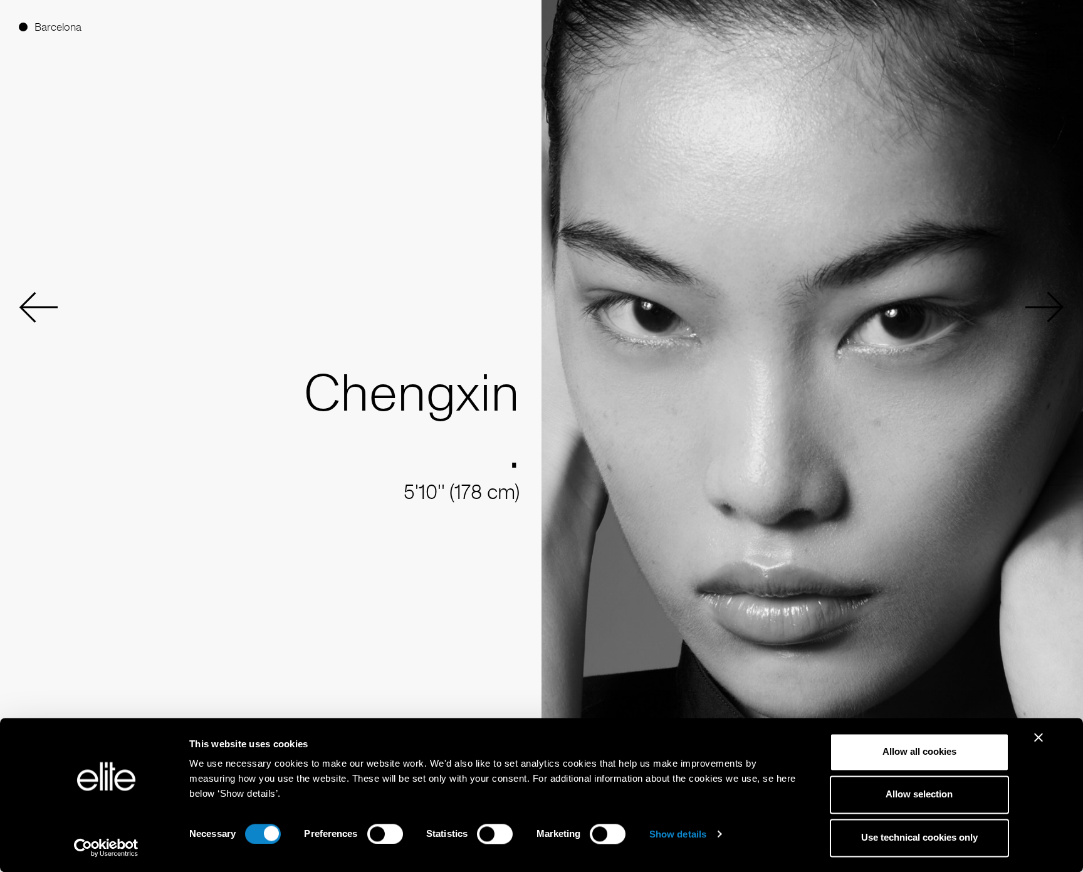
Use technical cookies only (919, 837)
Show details (677, 834)
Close (1051, 27)
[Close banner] (1038, 745)
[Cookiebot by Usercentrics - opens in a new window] (106, 847)
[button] (38, 307)
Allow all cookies (919, 751)
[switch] (385, 834)
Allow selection (919, 794)
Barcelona (57, 27)
